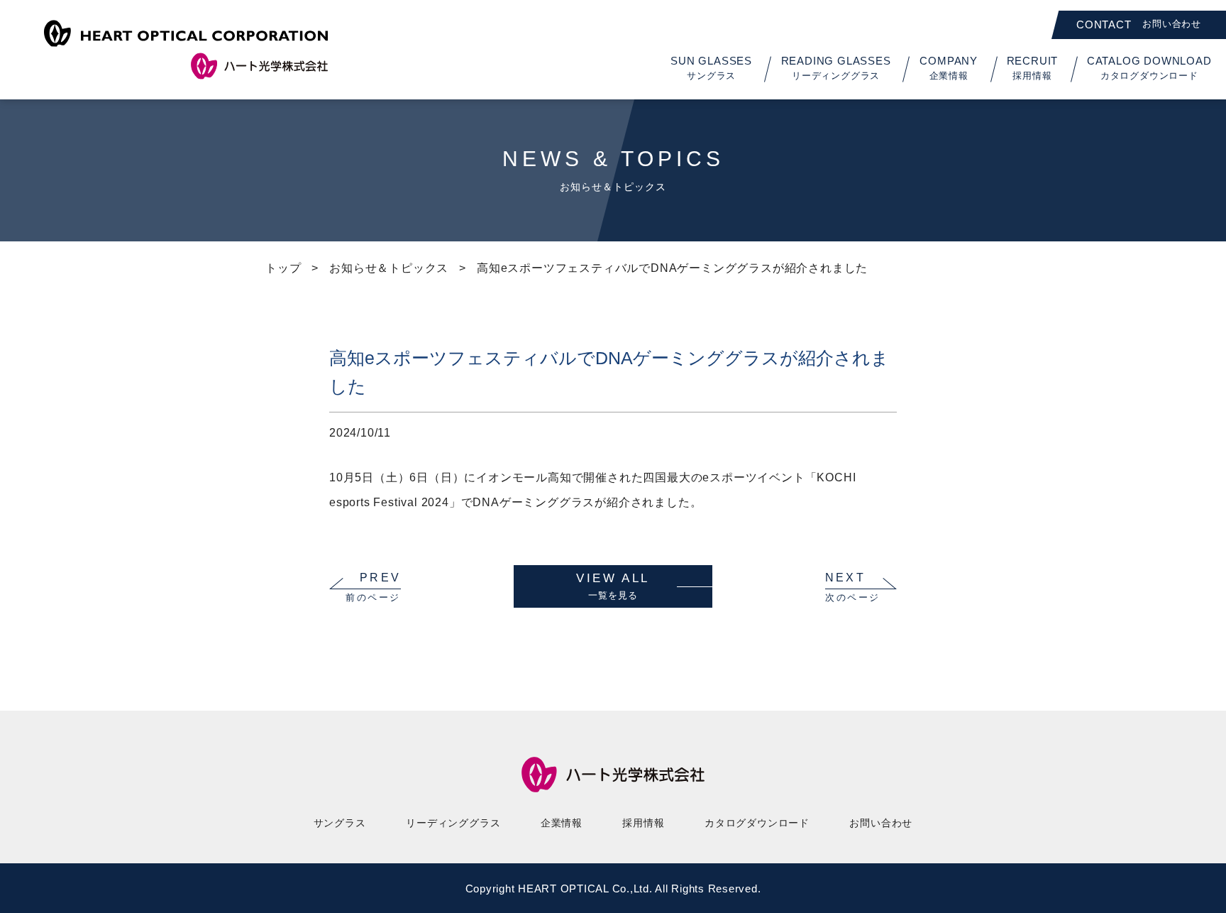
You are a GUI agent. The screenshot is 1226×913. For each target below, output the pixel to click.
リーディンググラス (453, 823)
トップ (283, 268)
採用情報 (643, 823)
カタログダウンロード (757, 823)
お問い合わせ (880, 823)
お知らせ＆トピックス (388, 268)
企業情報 (561, 823)
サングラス (340, 823)
